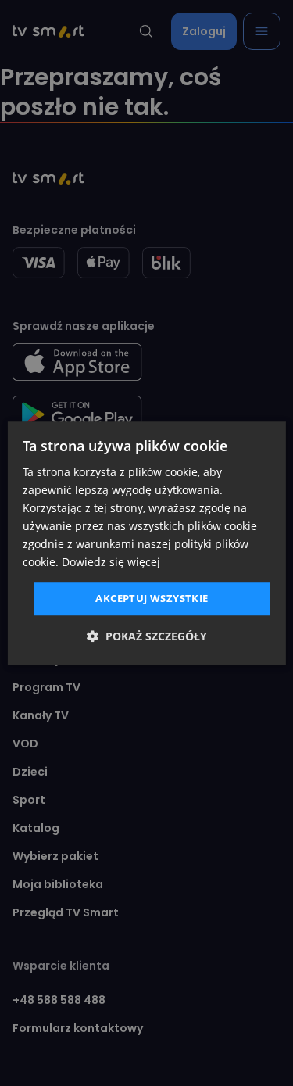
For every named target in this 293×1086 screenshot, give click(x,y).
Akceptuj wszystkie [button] (151, 599)
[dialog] (146, 543)
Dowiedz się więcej (111, 562)
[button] (147, 636)
